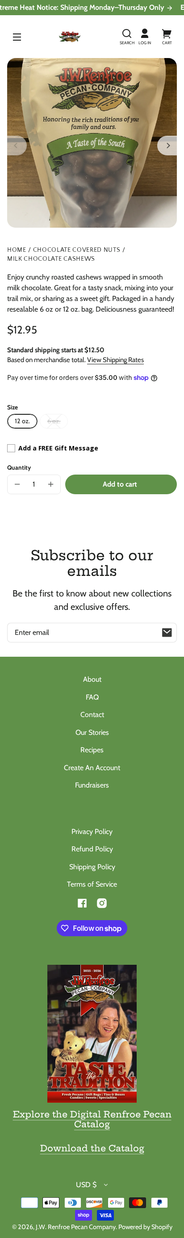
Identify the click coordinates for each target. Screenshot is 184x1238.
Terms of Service (92, 884)
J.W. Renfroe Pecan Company (76, 1227)
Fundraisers (92, 785)
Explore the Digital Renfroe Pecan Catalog (92, 1119)
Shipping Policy (92, 867)
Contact (92, 714)
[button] (127, 36)
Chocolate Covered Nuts (77, 250)
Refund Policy (92, 849)
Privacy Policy (92, 831)
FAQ (92, 697)
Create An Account (92, 767)
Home (16, 250)
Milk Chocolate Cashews (51, 259)
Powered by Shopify (145, 1227)
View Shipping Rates (115, 360)
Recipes (92, 750)
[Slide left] (17, 145)
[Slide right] (167, 145)
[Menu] (17, 36)
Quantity (19, 467)
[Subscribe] (167, 632)
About (92, 679)
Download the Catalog (92, 1148)
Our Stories (92, 732)
